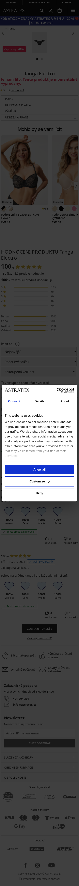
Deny (39, 493)
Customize (37, 481)
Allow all (39, 469)
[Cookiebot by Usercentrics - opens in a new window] (56, 390)
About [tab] (64, 401)
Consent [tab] (14, 401)
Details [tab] (40, 401)
